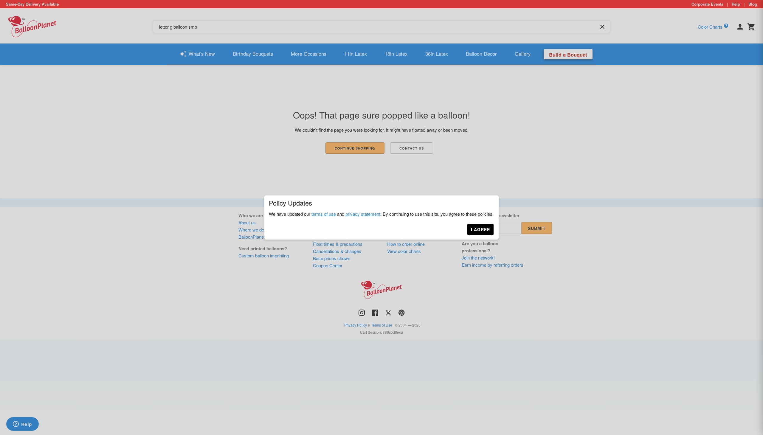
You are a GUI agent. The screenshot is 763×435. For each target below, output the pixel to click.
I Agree (480, 229)
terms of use (323, 214)
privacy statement (362, 214)
